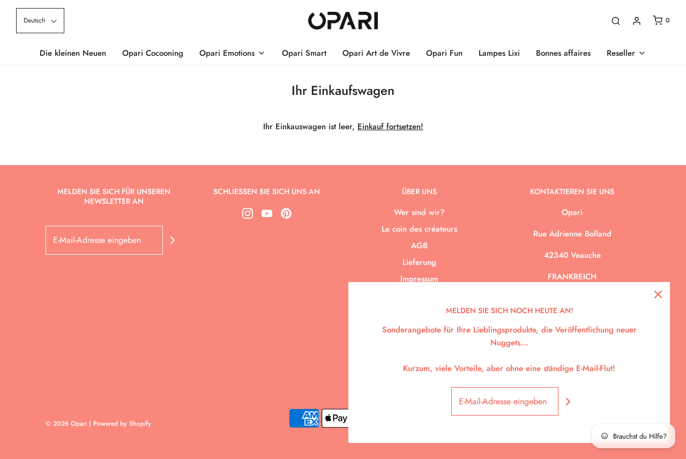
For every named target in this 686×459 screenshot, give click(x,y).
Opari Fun (444, 53)
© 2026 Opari (67, 423)
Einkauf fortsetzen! (390, 126)
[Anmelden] (636, 21)
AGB (419, 245)
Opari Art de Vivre (376, 53)
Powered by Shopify (122, 423)
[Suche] (615, 21)
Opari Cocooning (152, 53)
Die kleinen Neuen (73, 53)
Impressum (419, 279)
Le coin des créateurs (419, 229)
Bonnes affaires (563, 53)
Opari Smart (304, 53)
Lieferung (419, 262)
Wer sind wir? (419, 212)
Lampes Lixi (499, 53)
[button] (40, 20)
